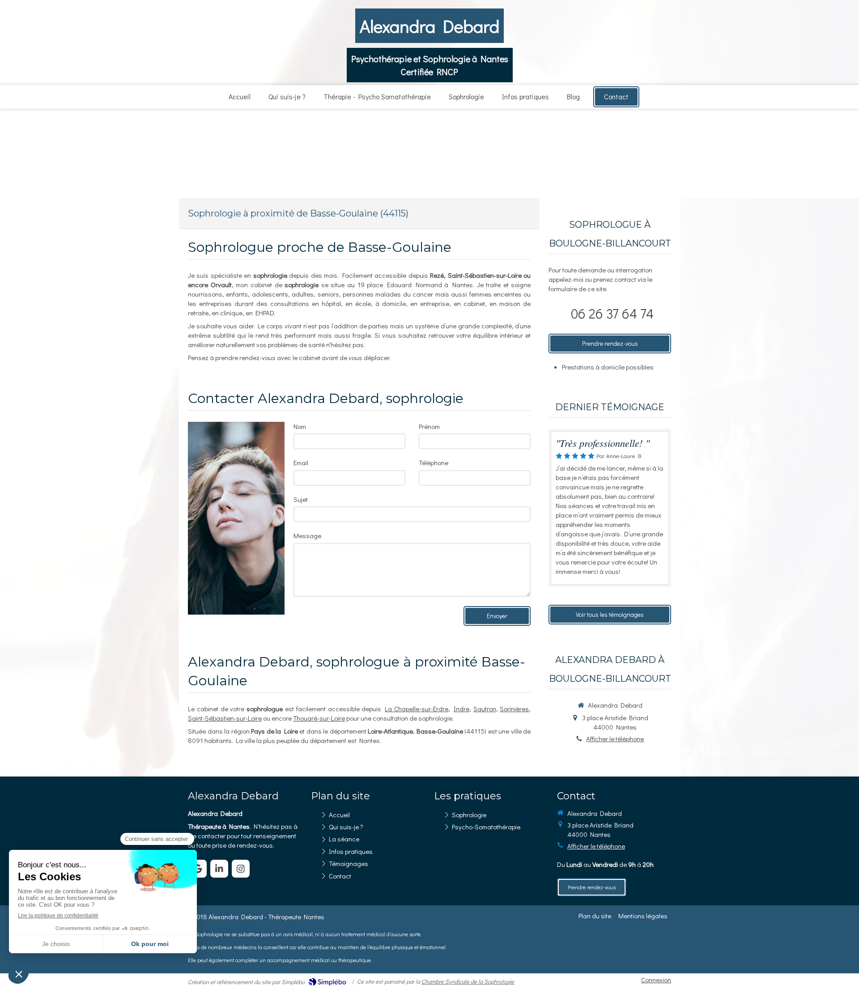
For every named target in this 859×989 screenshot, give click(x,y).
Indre (461, 708)
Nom (299, 426)
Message (307, 535)
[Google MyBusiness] (198, 869)
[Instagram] (241, 869)
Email (300, 462)
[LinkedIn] (219, 869)
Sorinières (514, 708)
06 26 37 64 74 (612, 313)
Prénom (429, 426)
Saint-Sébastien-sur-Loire (225, 717)
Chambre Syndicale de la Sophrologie (467, 981)
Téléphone (433, 462)
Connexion (656, 979)
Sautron (484, 708)
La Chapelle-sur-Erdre (416, 708)
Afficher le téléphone (615, 738)
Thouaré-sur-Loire (319, 717)
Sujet (300, 499)
